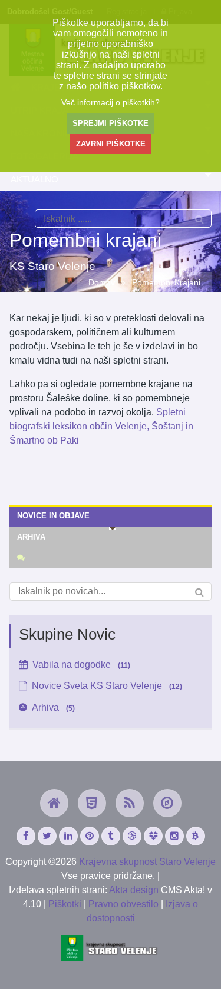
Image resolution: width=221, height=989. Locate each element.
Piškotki (64, 904)
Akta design (134, 890)
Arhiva (53, 707)
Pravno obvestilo (123, 904)
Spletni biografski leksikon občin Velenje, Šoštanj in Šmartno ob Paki (101, 426)
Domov (101, 282)
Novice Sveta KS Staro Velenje (107, 686)
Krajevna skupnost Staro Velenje (147, 862)
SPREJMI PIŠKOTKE (110, 123)
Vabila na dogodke (81, 665)
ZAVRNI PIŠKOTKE (111, 143)
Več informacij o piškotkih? (110, 102)
